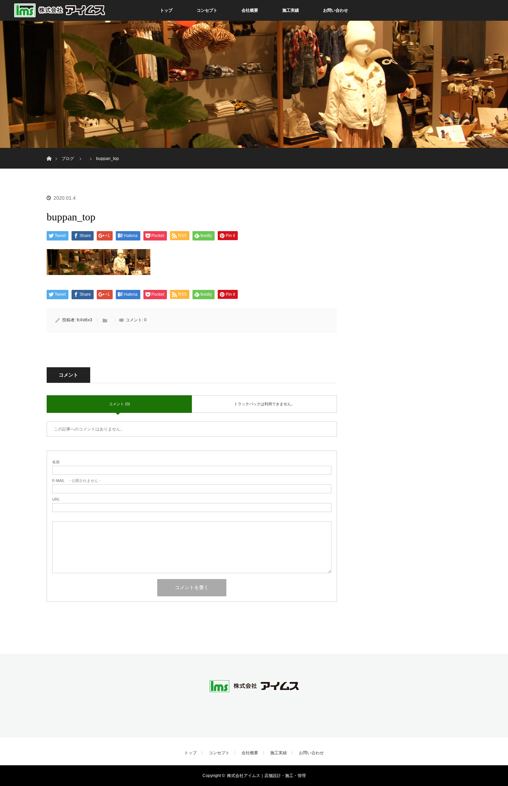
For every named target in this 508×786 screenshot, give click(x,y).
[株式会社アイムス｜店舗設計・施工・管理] (254, 692)
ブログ (68, 158)
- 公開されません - (76, 481)
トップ (166, 10)
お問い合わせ (335, 10)
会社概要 (250, 10)
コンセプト (207, 10)
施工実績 (290, 10)
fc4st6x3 (84, 320)
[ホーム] (49, 150)
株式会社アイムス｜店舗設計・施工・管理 (266, 775)
